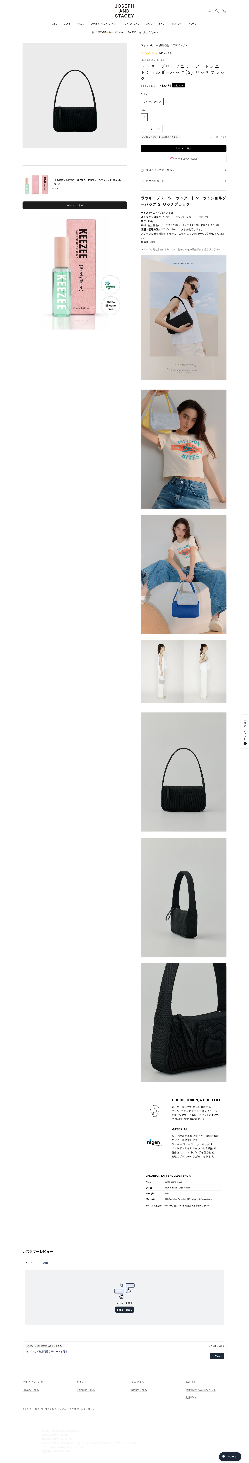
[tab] (30, 1263)
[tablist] (124, 1263)
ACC (149, 23)
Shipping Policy (86, 1389)
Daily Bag (132, 23)
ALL (54, 23)
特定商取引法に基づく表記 (201, 1389)
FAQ (162, 23)
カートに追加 (183, 148)
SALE (80, 23)
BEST (67, 23)
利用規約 (191, 1397)
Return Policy (139, 1389)
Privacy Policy (31, 1389)
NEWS (193, 23)
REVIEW (177, 23)
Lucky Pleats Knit (104, 23)
